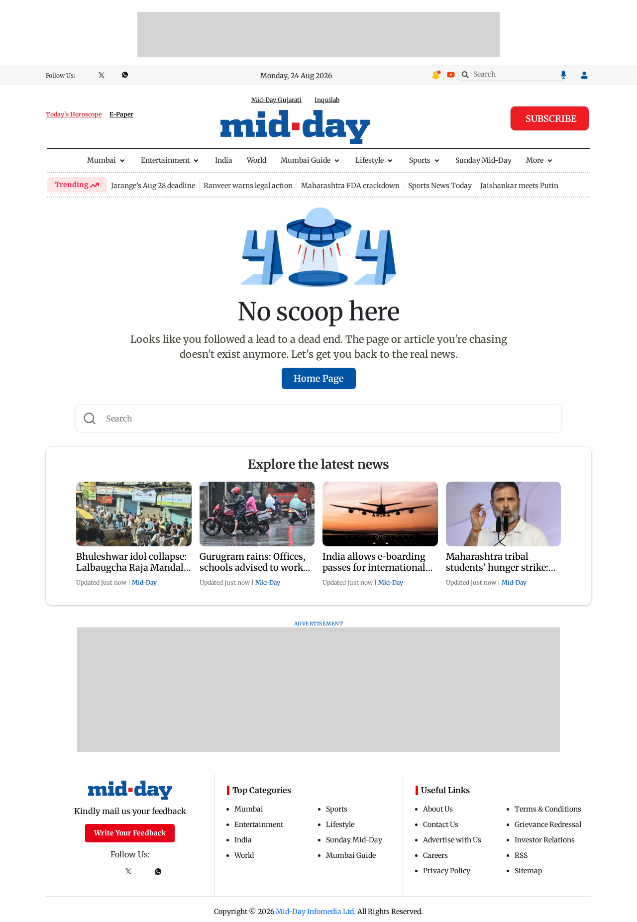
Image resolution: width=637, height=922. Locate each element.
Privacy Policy (446, 870)
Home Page (319, 378)
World (256, 160)
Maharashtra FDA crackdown (350, 185)
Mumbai (101, 160)
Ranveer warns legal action (248, 185)
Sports (419, 160)
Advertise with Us (452, 839)
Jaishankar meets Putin (519, 185)
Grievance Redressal (548, 824)
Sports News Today (440, 185)
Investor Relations (545, 839)
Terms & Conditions (548, 809)
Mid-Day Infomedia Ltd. (316, 911)
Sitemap (528, 870)
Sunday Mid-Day (483, 160)
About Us (438, 809)
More (534, 160)
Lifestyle (369, 160)
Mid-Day (144, 582)
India (223, 160)
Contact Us (440, 824)
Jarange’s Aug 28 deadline (153, 185)
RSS (521, 855)
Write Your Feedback (130, 832)
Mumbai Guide (305, 160)
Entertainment (165, 160)
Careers (435, 855)
